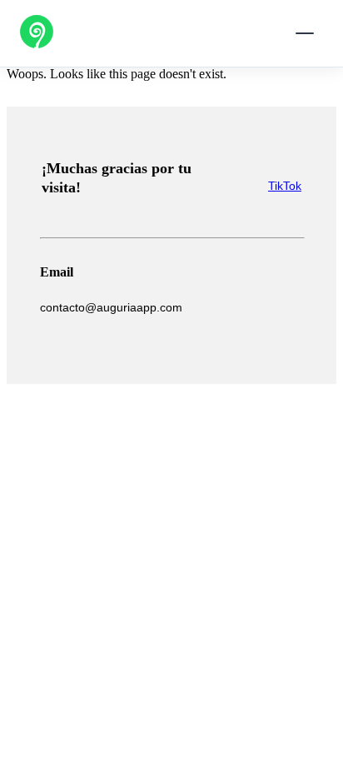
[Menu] (304, 33)
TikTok (284, 185)
